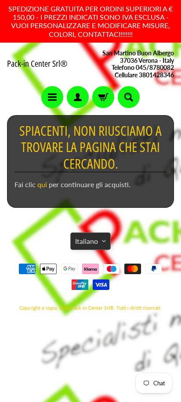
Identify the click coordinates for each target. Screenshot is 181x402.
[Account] (78, 97)
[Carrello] (103, 97)
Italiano (86, 241)
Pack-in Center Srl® (37, 63)
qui (43, 184)
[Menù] (52, 97)
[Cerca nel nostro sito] (129, 97)
